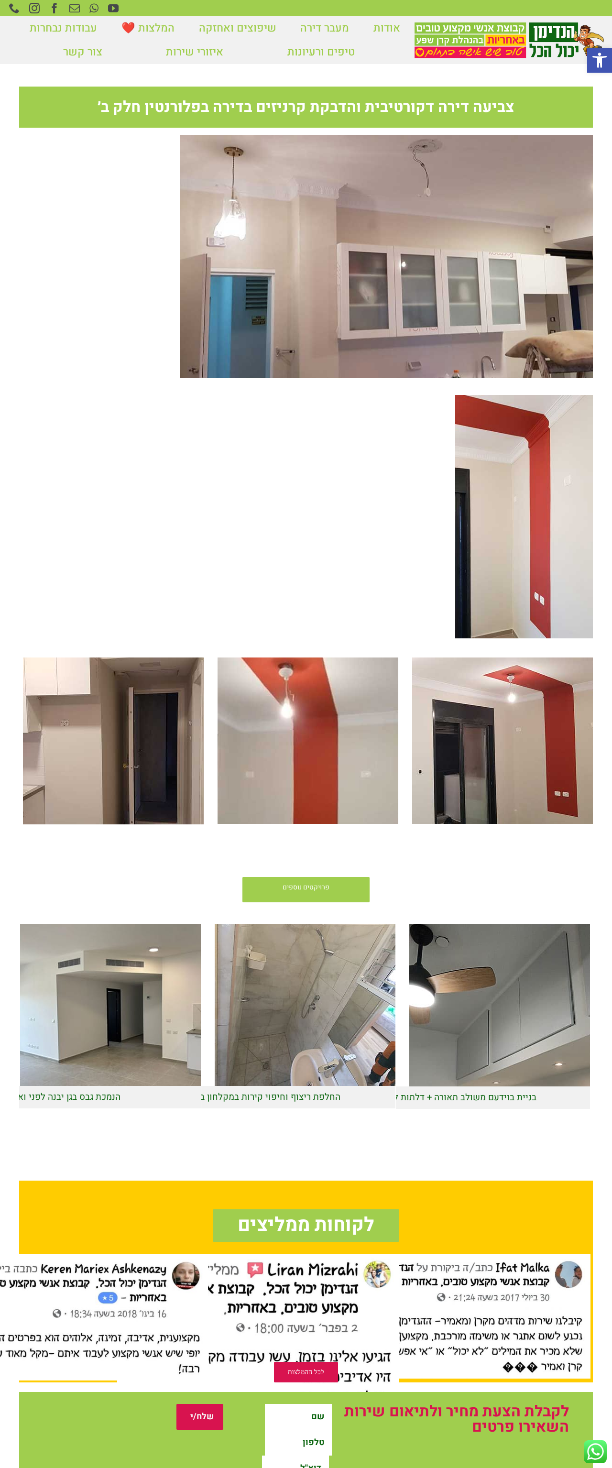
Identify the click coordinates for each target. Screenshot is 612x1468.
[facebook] (54, 8)
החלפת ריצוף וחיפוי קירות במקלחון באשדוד (257, 1002)
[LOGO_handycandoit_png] (508, 25)
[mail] (74, 8)
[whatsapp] (93, 8)
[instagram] (34, 8)
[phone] (14, 8)
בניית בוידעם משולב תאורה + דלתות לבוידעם (452, 1003)
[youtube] (113, 8)
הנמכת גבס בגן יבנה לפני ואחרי (63, 1002)
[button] (599, 60)
